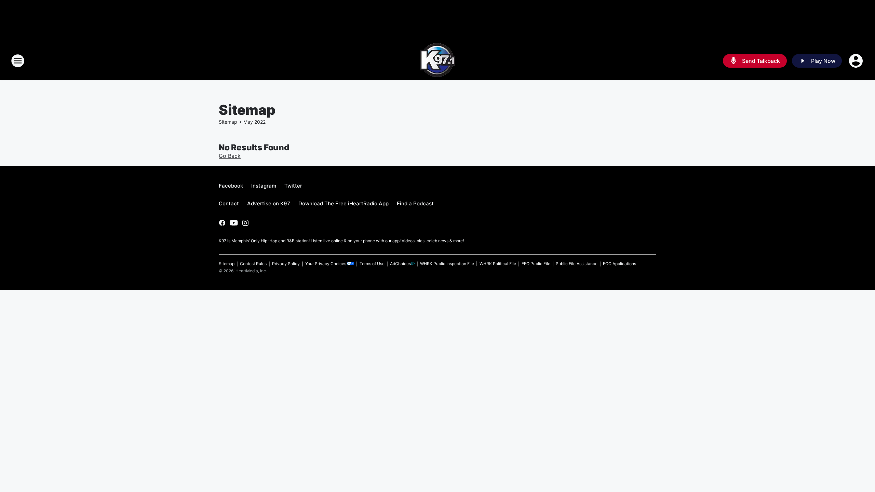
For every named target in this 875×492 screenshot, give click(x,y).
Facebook (231, 185)
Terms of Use (372, 263)
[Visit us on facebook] (222, 223)
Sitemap (228, 122)
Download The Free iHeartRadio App (343, 203)
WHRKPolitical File (498, 263)
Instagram (263, 185)
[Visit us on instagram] (245, 223)
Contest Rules (253, 263)
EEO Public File (536, 263)
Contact (229, 203)
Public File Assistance (576, 263)
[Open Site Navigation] (18, 61)
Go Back (230, 155)
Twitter (293, 185)
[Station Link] (437, 61)
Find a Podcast (415, 203)
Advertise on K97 (268, 203)
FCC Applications (619, 263)
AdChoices (400, 263)
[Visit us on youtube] (234, 223)
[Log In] (856, 61)
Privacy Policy (286, 263)
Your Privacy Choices (325, 263)
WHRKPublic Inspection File (447, 263)
